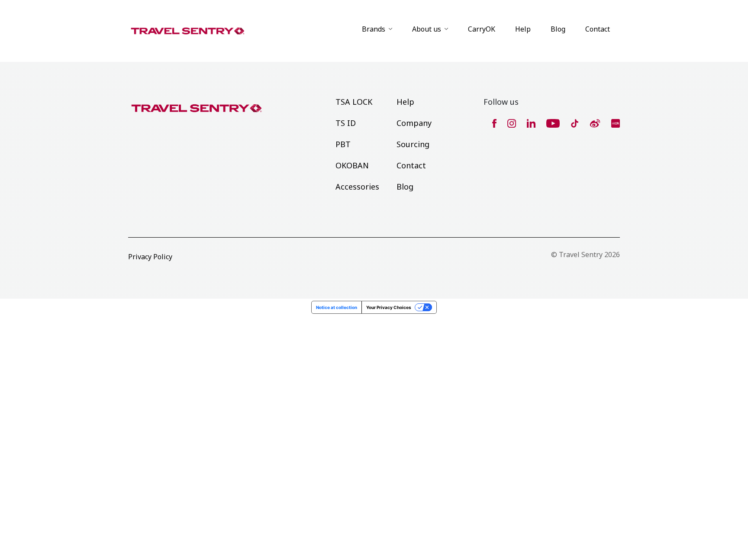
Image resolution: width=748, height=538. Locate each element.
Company (414, 123)
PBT (343, 144)
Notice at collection (336, 307)
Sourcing (413, 144)
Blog (558, 29)
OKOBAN (352, 165)
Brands (373, 29)
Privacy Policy (150, 256)
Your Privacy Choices (388, 307)
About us (426, 29)
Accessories (357, 186)
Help (523, 29)
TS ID (345, 123)
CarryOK (481, 29)
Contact (597, 29)
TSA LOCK (353, 102)
